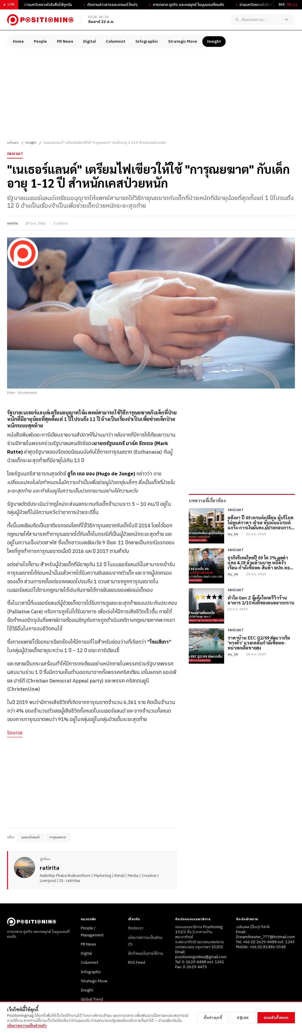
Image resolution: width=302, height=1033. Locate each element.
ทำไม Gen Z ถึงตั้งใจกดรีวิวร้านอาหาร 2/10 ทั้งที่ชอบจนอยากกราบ (261, 600)
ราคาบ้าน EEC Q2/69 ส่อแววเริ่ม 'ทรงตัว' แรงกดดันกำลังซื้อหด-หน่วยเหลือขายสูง (259, 642)
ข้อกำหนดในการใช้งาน (145, 953)
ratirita (12, 224)
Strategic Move (182, 41)
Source (14, 733)
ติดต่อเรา (135, 928)
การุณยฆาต (58, 837)
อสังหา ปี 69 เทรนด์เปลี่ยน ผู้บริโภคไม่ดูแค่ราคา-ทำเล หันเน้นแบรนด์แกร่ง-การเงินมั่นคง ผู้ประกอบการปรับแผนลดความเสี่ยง (260, 522)
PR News (65, 41)
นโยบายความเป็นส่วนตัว (27, 1025)
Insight (214, 41)
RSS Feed (136, 962)
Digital (89, 41)
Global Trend (92, 999)
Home (18, 41)
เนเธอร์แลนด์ (30, 837)
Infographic (146, 41)
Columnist (115, 41)
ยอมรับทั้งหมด (276, 1017)
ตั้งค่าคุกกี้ (212, 1017)
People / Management (92, 931)
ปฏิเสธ (243, 1017)
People (40, 41)
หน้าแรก (13, 143)
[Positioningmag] (40, 19)
